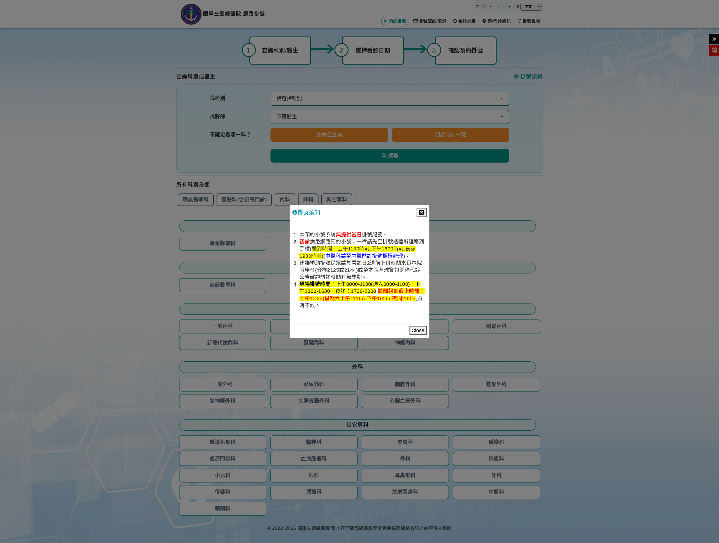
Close (417, 330)
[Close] (422, 212)
